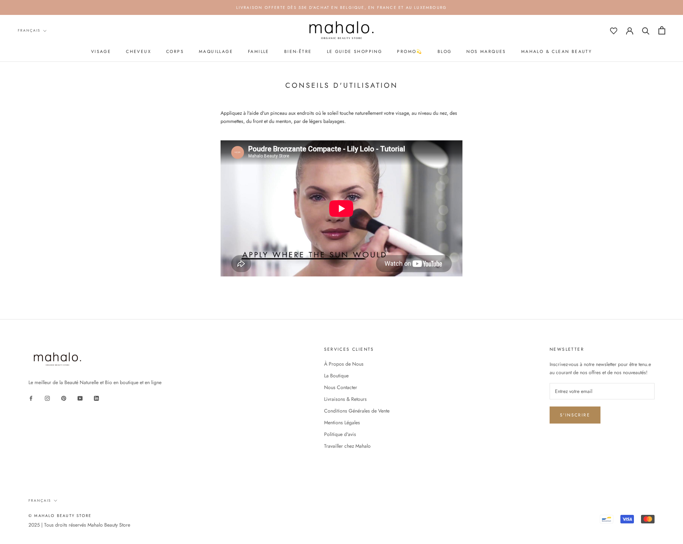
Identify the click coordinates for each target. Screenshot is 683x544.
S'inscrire (575, 415)
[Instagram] (47, 398)
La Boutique (336, 375)
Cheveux (138, 51)
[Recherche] (646, 30)
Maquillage (216, 51)
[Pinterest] (63, 398)
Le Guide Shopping (354, 51)
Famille (258, 51)
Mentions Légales (342, 422)
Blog (445, 51)
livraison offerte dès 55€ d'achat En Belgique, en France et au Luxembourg (341, 7)
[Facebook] (30, 398)
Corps (175, 51)
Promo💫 (409, 51)
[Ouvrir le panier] (661, 30)
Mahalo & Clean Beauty (556, 51)
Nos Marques (486, 51)
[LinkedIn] (96, 398)
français (29, 30)
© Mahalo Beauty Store (59, 515)
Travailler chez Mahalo (347, 445)
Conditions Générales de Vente (357, 410)
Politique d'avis (340, 434)
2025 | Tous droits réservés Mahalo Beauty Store (79, 524)
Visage (101, 51)
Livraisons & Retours (345, 399)
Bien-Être (298, 51)
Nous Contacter (340, 387)
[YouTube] (80, 398)
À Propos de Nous (344, 363)
